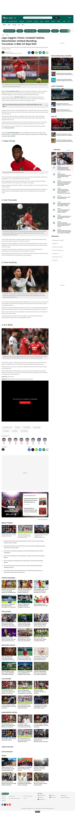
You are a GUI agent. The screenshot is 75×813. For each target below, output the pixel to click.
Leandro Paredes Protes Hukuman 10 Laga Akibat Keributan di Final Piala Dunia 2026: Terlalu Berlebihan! (24, 624)
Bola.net (64, 795)
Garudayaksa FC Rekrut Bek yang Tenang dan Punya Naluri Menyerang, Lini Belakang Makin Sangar (41, 658)
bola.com (31, 808)
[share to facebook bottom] (29, 449)
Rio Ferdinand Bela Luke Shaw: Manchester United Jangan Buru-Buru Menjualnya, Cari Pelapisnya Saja (25, 536)
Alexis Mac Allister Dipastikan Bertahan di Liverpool (40, 692)
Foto (69, 21)
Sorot (4, 756)
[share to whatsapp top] (36, 52)
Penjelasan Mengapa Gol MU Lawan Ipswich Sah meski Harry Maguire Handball (63, 204)
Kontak (4, 796)
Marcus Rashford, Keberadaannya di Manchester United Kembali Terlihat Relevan (64, 176)
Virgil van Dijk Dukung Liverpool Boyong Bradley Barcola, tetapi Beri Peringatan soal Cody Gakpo (63, 191)
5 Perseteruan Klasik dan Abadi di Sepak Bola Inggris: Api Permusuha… (64, 80)
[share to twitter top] (32, 52)
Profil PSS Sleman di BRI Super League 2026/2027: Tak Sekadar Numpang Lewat (8, 673)
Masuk (69, 17)
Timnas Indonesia (8, 578)
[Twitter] (5, 805)
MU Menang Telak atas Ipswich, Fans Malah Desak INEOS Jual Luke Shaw (8, 692)
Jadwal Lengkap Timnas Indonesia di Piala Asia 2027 (41, 605)
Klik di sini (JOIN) (11, 136)
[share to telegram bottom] (40, 449)
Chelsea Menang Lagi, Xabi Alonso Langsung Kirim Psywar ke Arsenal (63, 211)
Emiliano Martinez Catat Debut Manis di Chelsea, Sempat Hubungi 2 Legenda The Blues (63, 168)
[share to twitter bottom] (32, 449)
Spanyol (47, 21)
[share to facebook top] (29, 52)
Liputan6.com (42, 795)
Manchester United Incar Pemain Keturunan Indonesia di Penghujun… (64, 134)
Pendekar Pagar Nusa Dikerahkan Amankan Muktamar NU (39, 769)
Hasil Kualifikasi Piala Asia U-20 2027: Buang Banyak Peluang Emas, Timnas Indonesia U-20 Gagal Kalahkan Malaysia (41, 591)
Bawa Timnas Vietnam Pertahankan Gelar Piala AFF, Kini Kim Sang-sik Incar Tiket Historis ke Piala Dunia (9, 624)
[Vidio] (7, 805)
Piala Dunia (29, 21)
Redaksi (4, 798)
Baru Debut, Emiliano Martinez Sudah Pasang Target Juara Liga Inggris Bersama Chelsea (64, 224)
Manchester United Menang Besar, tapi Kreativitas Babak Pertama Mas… (64, 141)
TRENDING (55, 236)
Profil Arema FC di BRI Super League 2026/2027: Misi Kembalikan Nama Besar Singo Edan (25, 673)
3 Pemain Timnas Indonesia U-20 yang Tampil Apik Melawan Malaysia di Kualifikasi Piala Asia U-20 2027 (25, 591)
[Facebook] (2, 805)
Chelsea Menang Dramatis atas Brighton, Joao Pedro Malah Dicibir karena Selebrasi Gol (40, 706)
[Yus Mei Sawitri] (3, 52)
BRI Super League (13, 21)
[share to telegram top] (40, 52)
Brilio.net (41, 797)
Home (5, 21)
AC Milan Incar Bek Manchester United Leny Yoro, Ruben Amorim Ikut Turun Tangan (24, 725)
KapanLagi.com (66, 797)
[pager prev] (2, 31)
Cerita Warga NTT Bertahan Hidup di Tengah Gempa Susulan (25, 769)
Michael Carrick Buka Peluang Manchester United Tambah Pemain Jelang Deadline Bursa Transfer (61, 128)
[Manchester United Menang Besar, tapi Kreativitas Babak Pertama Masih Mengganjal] (53, 141)
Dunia (41, 21)
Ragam (58, 21)
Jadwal (9, 24)
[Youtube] (10, 805)
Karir (24, 798)
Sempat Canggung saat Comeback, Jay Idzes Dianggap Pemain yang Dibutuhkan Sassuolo (24, 606)
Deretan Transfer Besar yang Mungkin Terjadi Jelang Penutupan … (64, 110)
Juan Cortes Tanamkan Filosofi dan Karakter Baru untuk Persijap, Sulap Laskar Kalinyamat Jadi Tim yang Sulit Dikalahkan (25, 658)
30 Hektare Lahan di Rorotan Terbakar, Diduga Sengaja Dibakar (40, 783)
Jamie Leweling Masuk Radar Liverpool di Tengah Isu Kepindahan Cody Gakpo (25, 692)
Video (64, 21)
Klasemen (14, 24)
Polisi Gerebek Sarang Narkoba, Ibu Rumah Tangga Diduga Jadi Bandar (9, 783)
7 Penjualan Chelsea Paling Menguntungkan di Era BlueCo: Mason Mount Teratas (62, 67)
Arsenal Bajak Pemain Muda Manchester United (9, 535)
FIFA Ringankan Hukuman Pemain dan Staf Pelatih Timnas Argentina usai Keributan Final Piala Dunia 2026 (41, 624)
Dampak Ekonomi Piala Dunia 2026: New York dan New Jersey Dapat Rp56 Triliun (24, 639)
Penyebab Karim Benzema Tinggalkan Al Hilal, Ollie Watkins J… (64, 104)
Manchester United (14, 91)
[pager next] (72, 31)
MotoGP (53, 21)
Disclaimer (12, 796)
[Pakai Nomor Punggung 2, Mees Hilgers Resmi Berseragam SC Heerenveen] (62, 94)
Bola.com (53, 795)
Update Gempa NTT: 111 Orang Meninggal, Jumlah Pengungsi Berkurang (8, 769)
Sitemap (4, 800)
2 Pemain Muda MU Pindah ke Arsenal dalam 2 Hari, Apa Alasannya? (9, 706)
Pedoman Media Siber (14, 798)
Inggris (36, 21)
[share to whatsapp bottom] (36, 449)
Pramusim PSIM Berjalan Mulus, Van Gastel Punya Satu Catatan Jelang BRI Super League (40, 673)
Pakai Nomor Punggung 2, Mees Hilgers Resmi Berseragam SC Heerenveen (9, 606)
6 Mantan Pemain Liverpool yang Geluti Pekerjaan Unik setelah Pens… (64, 74)
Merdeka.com (42, 799)
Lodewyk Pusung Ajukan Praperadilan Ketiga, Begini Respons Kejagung (24, 783)
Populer (57, 149)
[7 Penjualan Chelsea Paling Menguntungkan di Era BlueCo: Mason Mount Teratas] (62, 64)
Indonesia (21, 21)
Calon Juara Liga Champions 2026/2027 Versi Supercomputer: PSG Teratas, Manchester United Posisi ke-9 (41, 536)
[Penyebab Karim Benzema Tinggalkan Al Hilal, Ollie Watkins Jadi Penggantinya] (53, 104)
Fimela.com (53, 797)
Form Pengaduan (27, 796)
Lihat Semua (68, 150)
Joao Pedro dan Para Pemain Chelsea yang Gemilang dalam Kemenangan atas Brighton (64, 231)
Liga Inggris (6, 679)
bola (9, 18)
